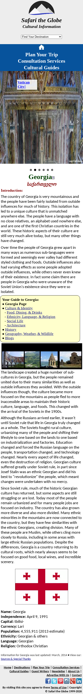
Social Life (15, 321)
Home (7, 667)
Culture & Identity (19, 308)
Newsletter (58, 671)
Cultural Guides (41, 67)
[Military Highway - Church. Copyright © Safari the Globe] (49, 366)
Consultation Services (41, 61)
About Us (74, 671)
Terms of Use (59, 687)
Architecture (16, 325)
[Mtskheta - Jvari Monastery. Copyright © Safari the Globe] (70, 366)
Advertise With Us (58, 675)
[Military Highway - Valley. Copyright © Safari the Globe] (32, 366)
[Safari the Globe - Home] (41, 13)
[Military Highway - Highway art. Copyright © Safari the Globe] (13, 366)
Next (77, 121)
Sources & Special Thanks (16, 659)
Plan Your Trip (41, 54)
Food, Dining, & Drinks (24, 312)
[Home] (41, 48)
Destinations (22, 667)
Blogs (9, 338)
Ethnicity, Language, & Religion (31, 317)
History (10, 329)
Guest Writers (40, 671)
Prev (5, 121)
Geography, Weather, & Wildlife (29, 334)
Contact (77, 675)
